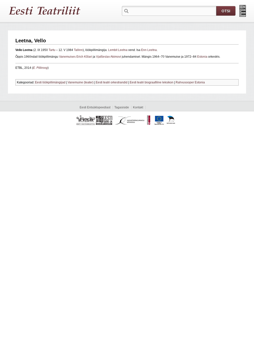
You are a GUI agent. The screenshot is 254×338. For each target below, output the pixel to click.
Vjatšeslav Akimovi (108, 56)
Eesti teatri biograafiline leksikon (151, 82)
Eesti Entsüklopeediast (95, 107)
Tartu (52, 50)
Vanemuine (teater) (81, 82)
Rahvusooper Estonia (190, 82)
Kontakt (138, 107)
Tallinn (78, 50)
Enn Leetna (149, 50)
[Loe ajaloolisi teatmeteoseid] (242, 11)
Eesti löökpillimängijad (50, 82)
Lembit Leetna (117, 50)
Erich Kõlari (84, 56)
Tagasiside (121, 107)
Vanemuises (67, 56)
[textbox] (173, 10)
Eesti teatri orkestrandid (111, 82)
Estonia (202, 56)
